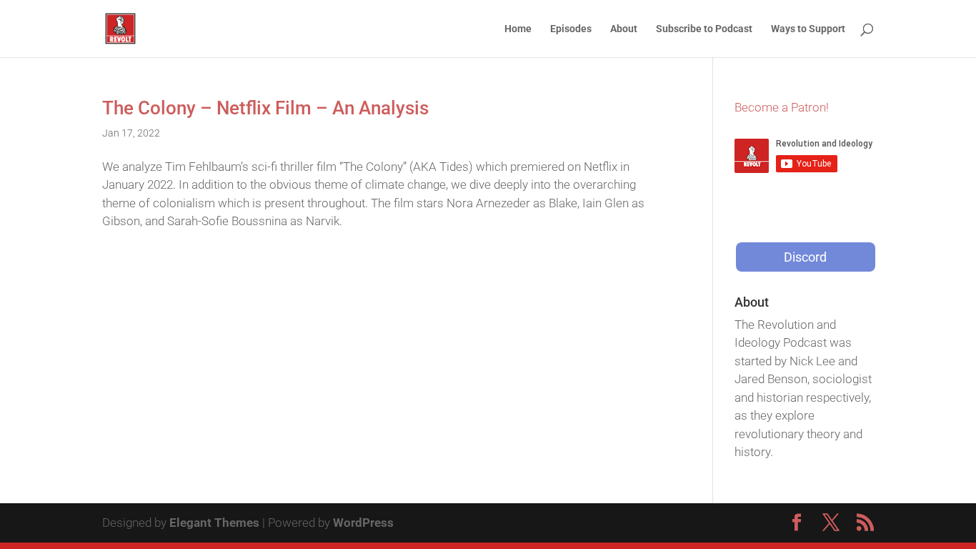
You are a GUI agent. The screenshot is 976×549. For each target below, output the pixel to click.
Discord (805, 256)
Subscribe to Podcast (704, 29)
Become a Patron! (782, 107)
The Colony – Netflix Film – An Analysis (265, 108)
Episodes (571, 29)
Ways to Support (808, 29)
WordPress (363, 522)
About (623, 29)
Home (518, 29)
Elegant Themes (214, 522)
